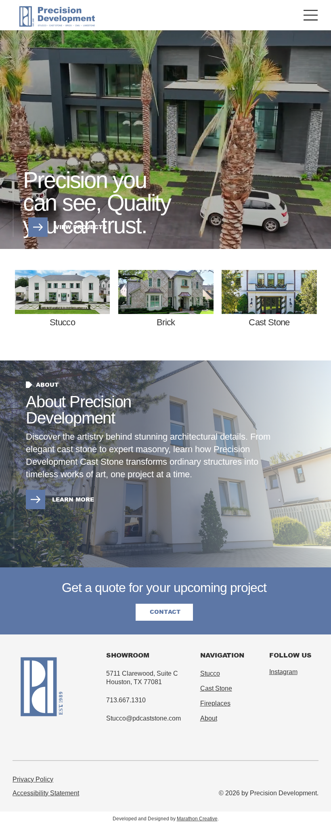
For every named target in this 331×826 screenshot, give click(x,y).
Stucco (210, 673)
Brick (166, 322)
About (208, 718)
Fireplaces (215, 703)
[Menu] (310, 15)
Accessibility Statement (46, 793)
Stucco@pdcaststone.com (143, 718)
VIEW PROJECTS (81, 227)
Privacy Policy (33, 779)
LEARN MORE (73, 499)
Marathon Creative (197, 819)
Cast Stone (269, 322)
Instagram (283, 671)
